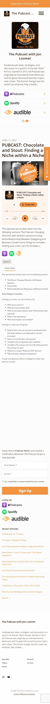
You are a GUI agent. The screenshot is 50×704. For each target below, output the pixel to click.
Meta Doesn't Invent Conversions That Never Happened (22, 554)
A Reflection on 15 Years (12, 534)
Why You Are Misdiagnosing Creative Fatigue (22, 591)
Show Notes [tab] (10, 268)
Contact (30, 663)
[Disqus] (25, 407)
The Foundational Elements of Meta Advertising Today (23, 578)
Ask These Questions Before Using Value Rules (22, 546)
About (4, 666)
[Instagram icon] (3, 677)
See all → (6, 598)
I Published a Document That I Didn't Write (21, 585)
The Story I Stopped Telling (14, 540)
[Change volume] (43, 218)
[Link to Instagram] (23, 121)
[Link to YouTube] (27, 121)
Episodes (5, 659)
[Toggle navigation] (41, 14)
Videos (4, 663)
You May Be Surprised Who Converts (18, 570)
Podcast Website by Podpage (24, 694)
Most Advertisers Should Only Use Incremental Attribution (23, 563)
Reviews (30, 659)
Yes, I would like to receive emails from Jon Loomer (24, 481)
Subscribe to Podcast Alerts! (25, 3)
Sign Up (25, 490)
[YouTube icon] (8, 677)
